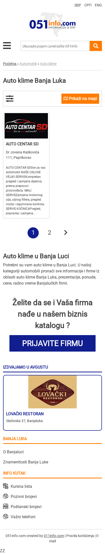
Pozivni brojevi (24, 496)
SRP (77, 5)
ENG (98, 5)
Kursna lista (21, 486)
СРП (87, 5)
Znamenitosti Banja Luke (25, 462)
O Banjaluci (13, 451)
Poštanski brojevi (26, 506)
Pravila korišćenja (80, 536)
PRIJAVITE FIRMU (52, 343)
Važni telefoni (23, 516)
